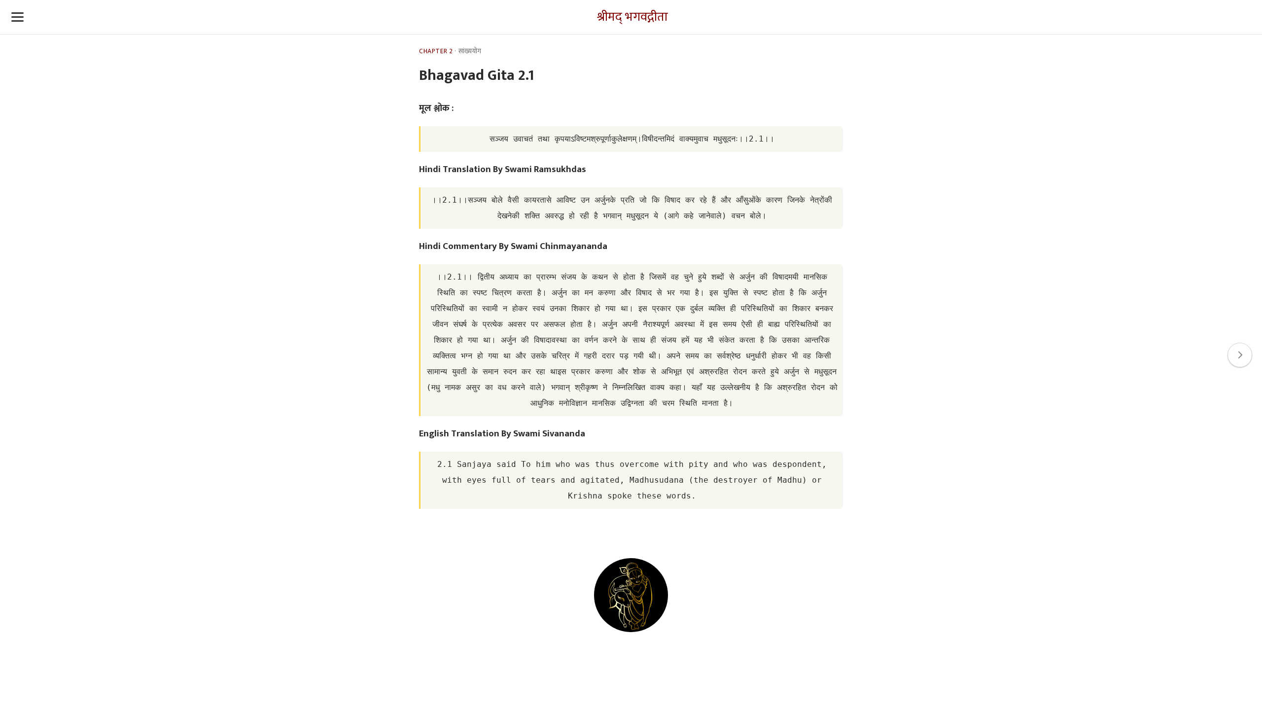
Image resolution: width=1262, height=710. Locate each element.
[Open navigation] (18, 17)
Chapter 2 (436, 51)
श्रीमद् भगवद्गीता (632, 17)
